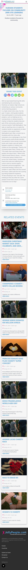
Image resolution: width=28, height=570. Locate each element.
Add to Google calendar (16, 205)
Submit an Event (6, 552)
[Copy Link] (22, 95)
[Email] (19, 95)
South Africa (8, 191)
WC (11, 190)
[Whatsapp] (15, 95)
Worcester (7, 190)
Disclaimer (4, 555)
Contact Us (5, 557)
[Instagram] (8, 95)
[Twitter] (12, 95)
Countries (4, 548)
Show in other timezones (11, 202)
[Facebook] (5, 95)
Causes (4, 546)
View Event (5, 259)
